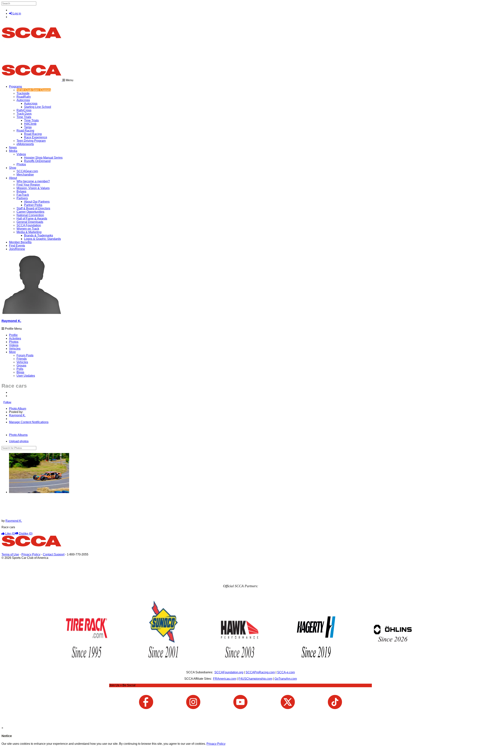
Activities (15, 338)
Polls (20, 368)
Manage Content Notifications (28, 422)
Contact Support (53, 554)
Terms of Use (10, 554)
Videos (21, 154)
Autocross (23, 100)
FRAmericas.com (224, 678)
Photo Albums (18, 434)
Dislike (25, 533)
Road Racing (25, 130)
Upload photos (19, 441)
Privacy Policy (30, 554)
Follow (7, 402)
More (12, 352)
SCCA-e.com (286, 672)
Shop (12, 167)
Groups (21, 365)
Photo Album (17, 408)
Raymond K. (11, 321)
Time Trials (24, 117)
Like (10, 533)
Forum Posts (25, 355)
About (13, 178)
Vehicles (14, 348)
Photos (13, 341)
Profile (13, 335)
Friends (22, 358)
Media (13, 150)
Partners (22, 198)
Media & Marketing (29, 232)
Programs (15, 86)
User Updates (26, 375)
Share (11, 428)
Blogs (20, 372)
